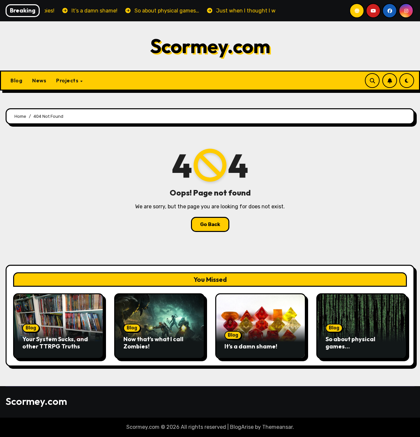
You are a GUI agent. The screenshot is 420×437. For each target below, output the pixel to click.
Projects (68, 80)
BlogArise (242, 427)
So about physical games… (350, 342)
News (39, 80)
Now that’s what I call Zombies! (153, 342)
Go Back (210, 224)
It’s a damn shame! (250, 346)
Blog (16, 80)
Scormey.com (210, 45)
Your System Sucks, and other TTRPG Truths (55, 342)
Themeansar (277, 427)
